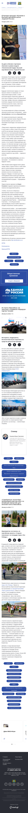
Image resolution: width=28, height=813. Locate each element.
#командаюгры (6, 246)
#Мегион (14, 253)
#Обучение (14, 264)
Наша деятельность (12, 7)
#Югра (14, 461)
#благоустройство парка (14, 697)
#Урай (8, 260)
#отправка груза (9, 479)
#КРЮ (14, 684)
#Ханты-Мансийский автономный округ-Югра (14, 466)
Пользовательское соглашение (14, 795)
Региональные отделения (6, 760)
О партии (5, 757)
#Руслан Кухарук (14, 493)
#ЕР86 (3, 243)
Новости (20, 7)
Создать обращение (14, 281)
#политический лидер (14, 257)
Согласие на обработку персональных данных (14, 800)
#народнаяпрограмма (14, 677)
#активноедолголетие (14, 700)
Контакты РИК (19, 759)
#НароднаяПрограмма (14, 673)
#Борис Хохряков (14, 490)
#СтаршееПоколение (14, 707)
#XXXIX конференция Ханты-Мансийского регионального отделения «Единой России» (14, 474)
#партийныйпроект (14, 704)
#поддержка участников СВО (14, 486)
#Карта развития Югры (14, 681)
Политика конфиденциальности (14, 796)
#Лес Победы (20, 693)
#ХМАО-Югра (19, 458)
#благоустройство (8, 693)
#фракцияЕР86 (6, 249)
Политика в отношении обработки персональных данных (14, 798)
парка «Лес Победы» (7, 585)
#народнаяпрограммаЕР (14, 670)
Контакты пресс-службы (7, 763)
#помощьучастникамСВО (14, 483)
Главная (3, 7)
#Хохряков (19, 260)
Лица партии (18, 757)
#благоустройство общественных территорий (14, 689)
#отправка (20, 479)
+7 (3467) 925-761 (14, 770)
